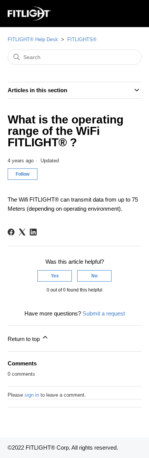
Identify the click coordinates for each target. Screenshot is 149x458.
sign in (31, 395)
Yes (55, 276)
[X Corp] (22, 232)
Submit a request (104, 313)
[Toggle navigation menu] (128, 14)
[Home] (29, 13)
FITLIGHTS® (82, 39)
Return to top (24, 339)
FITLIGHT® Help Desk (33, 39)
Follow (22, 174)
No (94, 276)
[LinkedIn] (33, 232)
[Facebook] (11, 232)
